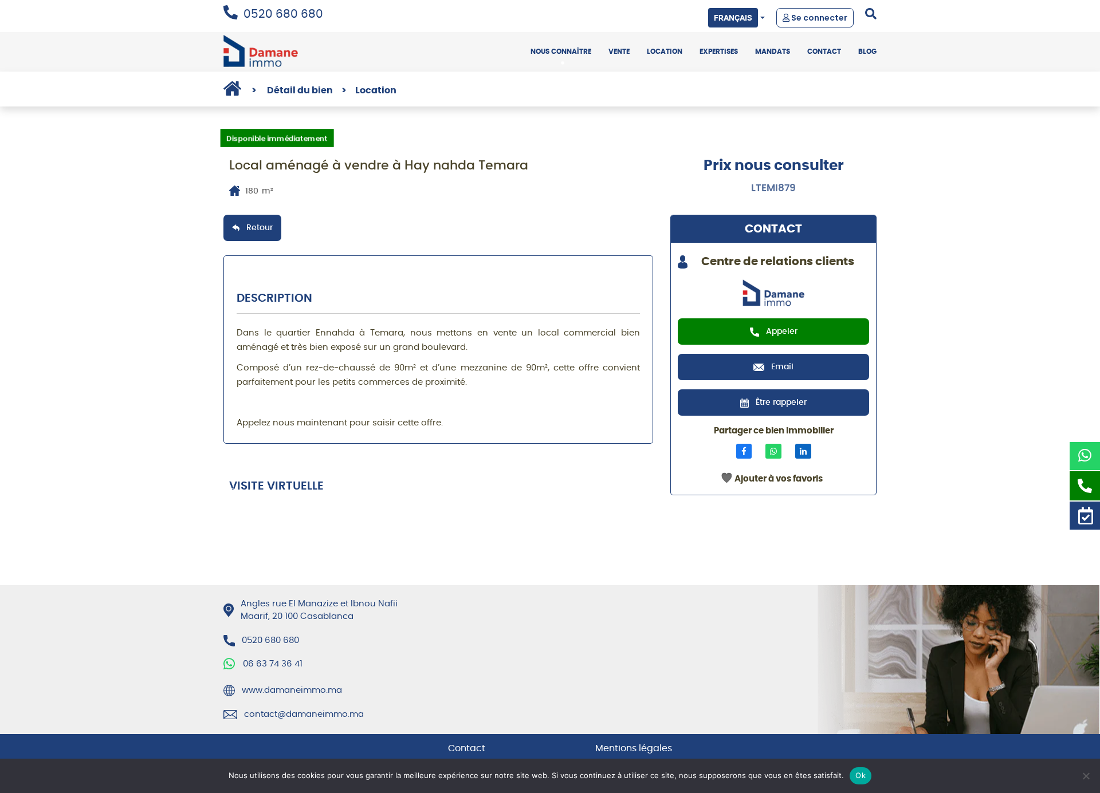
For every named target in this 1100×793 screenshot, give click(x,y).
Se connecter (818, 17)
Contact (824, 51)
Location (664, 51)
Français (733, 17)
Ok (860, 775)
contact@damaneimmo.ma (304, 714)
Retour (259, 228)
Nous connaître (561, 51)
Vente (619, 51)
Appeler (782, 332)
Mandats (772, 51)
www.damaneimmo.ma (292, 690)
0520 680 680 (283, 14)
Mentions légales (633, 748)
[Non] (1085, 776)
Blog (867, 51)
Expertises (719, 51)
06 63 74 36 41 (272, 664)
